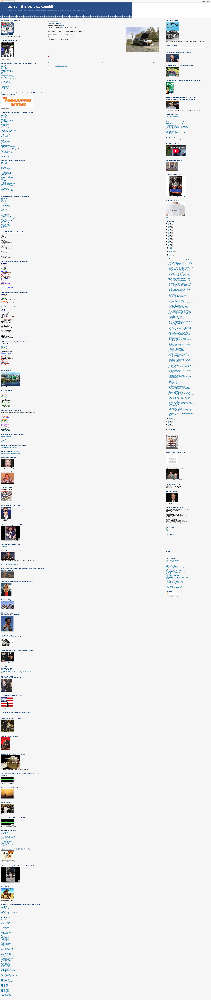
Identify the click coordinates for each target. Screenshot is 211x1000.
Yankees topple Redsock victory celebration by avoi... (180, 409)
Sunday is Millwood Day (173, 288)
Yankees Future (5, 989)
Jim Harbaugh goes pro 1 (7, 189)
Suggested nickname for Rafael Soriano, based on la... (180, 289)
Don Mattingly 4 (5, 124)
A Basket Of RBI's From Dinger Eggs (176, 322)
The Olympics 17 (5, 171)
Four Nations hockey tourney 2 (8, 130)
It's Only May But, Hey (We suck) (174, 570)
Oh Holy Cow (4, 952)
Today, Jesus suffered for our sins (175, 318)
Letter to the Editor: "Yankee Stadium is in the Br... (179, 359)
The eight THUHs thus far (174, 367)
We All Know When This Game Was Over (177, 264)
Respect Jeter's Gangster (7, 958)
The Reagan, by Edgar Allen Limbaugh (175, 581)
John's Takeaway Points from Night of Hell (177, 306)
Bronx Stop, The (5, 927)
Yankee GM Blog (5, 979)
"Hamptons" (4, 840)
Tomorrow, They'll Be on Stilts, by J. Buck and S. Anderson (180, 585)
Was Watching (4, 978)
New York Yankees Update (7, 949)
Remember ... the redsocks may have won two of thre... (180, 407)
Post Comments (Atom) (61, 66)
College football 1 (5, 137)
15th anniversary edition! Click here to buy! (176, 196)
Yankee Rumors (5, 980)
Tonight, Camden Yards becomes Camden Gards (179, 334)
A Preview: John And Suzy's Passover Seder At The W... (180, 365)
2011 (169, 245)
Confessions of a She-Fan (7, 931)
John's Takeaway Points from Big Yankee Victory (179, 388)
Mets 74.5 (3, 67)
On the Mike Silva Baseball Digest (174, 130)
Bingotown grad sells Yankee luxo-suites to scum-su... (180, 297)
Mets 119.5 (3, 200)
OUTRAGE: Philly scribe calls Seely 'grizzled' (177, 127)
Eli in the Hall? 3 (5, 127)
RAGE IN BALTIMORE (173, 279)
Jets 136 (3, 199)
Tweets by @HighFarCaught (172, 116)
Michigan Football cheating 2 (8, 218)
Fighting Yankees (5, 936)
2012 (169, 244)
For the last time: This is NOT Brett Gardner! (178, 307)
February (171, 418)
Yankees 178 (4, 115)
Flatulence (3, 907)
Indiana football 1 (5, 87)
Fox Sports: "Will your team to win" (174, 131)
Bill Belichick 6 (4, 174)
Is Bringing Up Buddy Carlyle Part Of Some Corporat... (180, 327)
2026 (169, 223)
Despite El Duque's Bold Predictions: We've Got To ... (180, 331)
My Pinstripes (4, 945)
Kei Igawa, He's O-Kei (171, 571)
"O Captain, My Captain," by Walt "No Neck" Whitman (180, 265)
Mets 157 (3, 116)
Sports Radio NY (5, 966)
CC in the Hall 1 (5, 142)
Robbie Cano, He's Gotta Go (173, 575)
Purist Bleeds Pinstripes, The (8, 957)
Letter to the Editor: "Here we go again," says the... (179, 362)
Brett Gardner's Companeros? (175, 348)
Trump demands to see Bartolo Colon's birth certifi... (179, 285)
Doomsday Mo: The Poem (174, 286)
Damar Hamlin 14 (5, 205)
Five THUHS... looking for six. (174, 412)
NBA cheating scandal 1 (7, 151)
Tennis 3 (3, 213)
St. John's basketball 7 (6, 172)
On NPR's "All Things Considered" (174, 128)
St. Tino (3, 437)
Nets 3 (2, 179)
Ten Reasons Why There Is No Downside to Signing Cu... (181, 413)
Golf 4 (2, 211)
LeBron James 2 (5, 86)
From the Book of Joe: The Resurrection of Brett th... (179, 328)
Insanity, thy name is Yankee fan (175, 408)
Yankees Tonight (5, 991)
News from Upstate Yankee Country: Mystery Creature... (180, 263)
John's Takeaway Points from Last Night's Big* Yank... (180, 342)
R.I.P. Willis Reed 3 (5, 214)
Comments (170, 596)
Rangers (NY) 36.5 (5, 168)
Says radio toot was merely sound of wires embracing (14, 714)
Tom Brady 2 (4, 219)
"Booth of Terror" (5, 842)
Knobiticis (3, 440)
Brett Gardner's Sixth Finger (174, 308)
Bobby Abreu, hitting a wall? (172, 560)
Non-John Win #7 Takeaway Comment (177, 386)
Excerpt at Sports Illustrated (172, 133)
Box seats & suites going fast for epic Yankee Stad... (179, 262)
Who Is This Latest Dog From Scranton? (177, 338)
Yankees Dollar (4, 986)
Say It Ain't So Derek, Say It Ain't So (176, 301)
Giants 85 (3, 118)
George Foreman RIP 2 (6, 132)
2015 (169, 239)
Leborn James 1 (5, 224)
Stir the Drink (4, 971)
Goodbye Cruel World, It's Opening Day (175, 567)
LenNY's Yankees (5, 942)
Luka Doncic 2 (4, 129)
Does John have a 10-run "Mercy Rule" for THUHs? (179, 270)
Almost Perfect (4, 919)
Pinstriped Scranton (6, 953)
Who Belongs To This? (173, 315)
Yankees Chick (4, 984)
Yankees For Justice (6, 988)
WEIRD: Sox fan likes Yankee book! (174, 124)
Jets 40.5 (3, 119)
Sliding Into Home (5, 964)
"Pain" (2, 838)
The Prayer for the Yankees (172, 580)
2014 (169, 241)
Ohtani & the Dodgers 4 (6, 176)
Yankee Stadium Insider (7, 981)
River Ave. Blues (5, 959)
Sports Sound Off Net (6, 968)
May (170, 257)
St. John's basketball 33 (7, 120)
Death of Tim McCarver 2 (7, 220)
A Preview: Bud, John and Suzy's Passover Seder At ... (180, 360)
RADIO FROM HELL (173, 405)
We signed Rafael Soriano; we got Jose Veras (178, 295)
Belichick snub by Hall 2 (7, 81)
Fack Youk (3, 934)
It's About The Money (6, 940)
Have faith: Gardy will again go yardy (176, 337)
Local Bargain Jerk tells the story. (9, 447)
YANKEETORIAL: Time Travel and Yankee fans (178, 358)
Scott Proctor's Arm (5, 963)
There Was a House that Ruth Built (174, 582)
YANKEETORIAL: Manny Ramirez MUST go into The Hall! (181, 403)
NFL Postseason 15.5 (6, 121)
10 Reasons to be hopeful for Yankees (177, 375)
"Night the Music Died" (6, 841)
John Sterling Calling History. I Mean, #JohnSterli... (179, 378)
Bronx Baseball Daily (6, 926)
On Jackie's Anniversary (173, 361)
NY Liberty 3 (4, 182)
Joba (2, 441)
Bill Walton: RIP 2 (5, 184)
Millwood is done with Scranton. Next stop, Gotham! (179, 275)
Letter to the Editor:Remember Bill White (177, 354)
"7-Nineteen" (4, 835)
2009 (169, 422)
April (170, 258)
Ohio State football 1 (6, 141)
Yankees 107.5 (4, 66)
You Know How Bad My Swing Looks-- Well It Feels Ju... (180, 267)
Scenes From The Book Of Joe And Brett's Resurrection (180, 326)
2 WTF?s (170, 381)
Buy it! (167, 217)
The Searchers (171, 399)
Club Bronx (3, 929)
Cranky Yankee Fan (6, 932)
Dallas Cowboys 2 (5, 135)
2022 (169, 229)
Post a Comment (52, 60)
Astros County (4, 921)
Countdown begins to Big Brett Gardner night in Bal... (180, 333)
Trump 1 (3, 140)
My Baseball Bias (5, 944)
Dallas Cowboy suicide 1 (7, 152)
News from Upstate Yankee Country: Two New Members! (181, 302)
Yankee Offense (54, 23)
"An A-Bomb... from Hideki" (7, 837)
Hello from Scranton (172, 414)
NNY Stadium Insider (6, 947)
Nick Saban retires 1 (6, 188)
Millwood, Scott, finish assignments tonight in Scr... (179, 280)
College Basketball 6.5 (6, 173)
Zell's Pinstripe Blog (6, 995)
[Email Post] (49, 53)
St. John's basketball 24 (7, 71)
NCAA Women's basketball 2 (8, 183)
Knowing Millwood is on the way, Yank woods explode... (180, 272)
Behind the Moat (5, 923)
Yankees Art (4, 983)
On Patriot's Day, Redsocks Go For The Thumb (178, 355)
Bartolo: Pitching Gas (173, 340)
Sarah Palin (169, 576)
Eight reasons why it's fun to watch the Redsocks (179, 398)
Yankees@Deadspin (6, 994)
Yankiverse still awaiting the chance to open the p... (179, 392)
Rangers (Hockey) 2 (6, 134)
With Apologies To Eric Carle (174, 389)
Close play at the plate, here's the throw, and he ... (179, 385)
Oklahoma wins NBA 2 (6, 131)
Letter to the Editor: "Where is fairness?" (177, 356)
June (170, 255)
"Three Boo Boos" (5, 843)
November (171, 248)
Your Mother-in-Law (5, 913)
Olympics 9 (4, 74)
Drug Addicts (4, 906)
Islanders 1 (3, 147)
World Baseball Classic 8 (7, 75)
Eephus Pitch (4, 933)
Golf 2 (2, 187)
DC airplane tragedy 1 (6, 145)
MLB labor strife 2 (5, 82)
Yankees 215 (4, 162)
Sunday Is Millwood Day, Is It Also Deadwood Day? (179, 284)
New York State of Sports (7, 948)
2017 (169, 236)
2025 (169, 224)
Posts (169, 594)
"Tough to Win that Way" (7, 845)
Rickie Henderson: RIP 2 (7, 185)
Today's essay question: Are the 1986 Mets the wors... (180, 376)
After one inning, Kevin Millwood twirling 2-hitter (179, 278)
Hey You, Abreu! (170, 569)
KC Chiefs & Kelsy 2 (6, 136)
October (171, 250)
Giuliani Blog (4, 938)
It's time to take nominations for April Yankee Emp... (179, 259)
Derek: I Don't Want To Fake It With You (177, 300)
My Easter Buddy (172, 317)
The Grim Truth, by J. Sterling (173, 579)
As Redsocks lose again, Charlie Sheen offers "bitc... (180, 401)
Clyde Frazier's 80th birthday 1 (8, 146)
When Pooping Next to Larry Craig (174, 586)
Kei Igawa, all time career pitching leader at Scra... (179, 369)
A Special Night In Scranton (174, 273)
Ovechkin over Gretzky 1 (7, 144)
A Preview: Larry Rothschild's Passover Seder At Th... (180, 370)
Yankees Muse (4, 990)
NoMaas (3, 950)
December (171, 247)
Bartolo (170, 343)
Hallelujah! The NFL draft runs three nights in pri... (179, 268)
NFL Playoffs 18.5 (5, 169)
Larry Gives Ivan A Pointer (174, 371)
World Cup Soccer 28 (6, 70)
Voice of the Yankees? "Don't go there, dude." (178, 353)
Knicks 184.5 (4, 114)
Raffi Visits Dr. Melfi (172, 294)
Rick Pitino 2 (4, 221)
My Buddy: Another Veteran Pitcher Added (177, 329)
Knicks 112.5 (4, 203)
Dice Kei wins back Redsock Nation (176, 350)
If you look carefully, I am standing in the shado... (179, 366)
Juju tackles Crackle (171, 125)
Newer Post (51, 62)
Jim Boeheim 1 (4, 227)
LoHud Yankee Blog (6, 943)
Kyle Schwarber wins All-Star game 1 (10, 149)
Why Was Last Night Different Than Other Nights (179, 344)
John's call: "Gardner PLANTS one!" (176, 296)
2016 (169, 238)
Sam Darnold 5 (4, 77)
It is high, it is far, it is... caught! (30, 6)
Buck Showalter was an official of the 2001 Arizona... (180, 402)
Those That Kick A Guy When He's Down (177, 269)
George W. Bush (5, 908)
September (171, 251)
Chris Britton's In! (170, 562)
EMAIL (182, 520)
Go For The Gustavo (172, 372)
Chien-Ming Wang (170, 561)
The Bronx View (5, 973)
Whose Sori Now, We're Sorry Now (176, 290)
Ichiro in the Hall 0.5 (6, 156)
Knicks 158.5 (4, 65)
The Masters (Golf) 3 (6, 80)
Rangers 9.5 (4, 209)
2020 (169, 232)
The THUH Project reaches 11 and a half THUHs (179, 313)
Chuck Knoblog (4, 928)
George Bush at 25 (170, 565)
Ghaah (170, 415)
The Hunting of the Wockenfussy (175, 351)
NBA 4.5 (3, 210)
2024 (169, 226)
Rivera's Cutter (4, 962)
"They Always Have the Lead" (8, 836)
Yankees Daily (4, 985)
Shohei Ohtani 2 (5, 223)
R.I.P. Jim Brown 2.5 (6, 216)
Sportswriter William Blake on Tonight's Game (177, 577)
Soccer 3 (3, 178)
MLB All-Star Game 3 (6, 181)
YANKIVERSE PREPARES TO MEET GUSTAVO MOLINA (181, 373)
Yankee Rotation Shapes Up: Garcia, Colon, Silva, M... (180, 364)
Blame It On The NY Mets (174, 383)
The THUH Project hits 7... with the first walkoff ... (179, 387)
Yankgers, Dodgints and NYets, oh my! (10, 453)
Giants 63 (3, 166)
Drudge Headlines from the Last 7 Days (175, 564)
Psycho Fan (4, 955)
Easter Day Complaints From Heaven (176, 319)
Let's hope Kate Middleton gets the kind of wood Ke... (180, 274)
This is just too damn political (174, 261)
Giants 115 (3, 201)
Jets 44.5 (3, 167)
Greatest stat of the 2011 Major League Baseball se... (180, 393)
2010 (169, 421)
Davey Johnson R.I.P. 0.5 (7, 155)
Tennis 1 (3, 150)
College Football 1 (5, 225)
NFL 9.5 (3, 208)
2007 (169, 425)
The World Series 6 (5, 123)
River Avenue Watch (6, 960)
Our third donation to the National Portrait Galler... (179, 397)
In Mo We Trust (5, 939)
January (171, 419)
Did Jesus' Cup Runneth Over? (175, 316)
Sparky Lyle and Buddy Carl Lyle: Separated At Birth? (180, 310)
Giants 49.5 (4, 69)
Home (103, 62)
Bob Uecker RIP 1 (5, 139)
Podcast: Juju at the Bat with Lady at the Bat (177, 126)
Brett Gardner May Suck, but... (175, 335)
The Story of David (5, 439)
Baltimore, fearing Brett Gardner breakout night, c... (179, 332)
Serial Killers (4, 911)
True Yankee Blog (5, 974)
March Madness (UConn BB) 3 (8, 78)
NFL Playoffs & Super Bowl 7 (8, 76)
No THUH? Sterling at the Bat (175, 323)
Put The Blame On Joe (173, 380)
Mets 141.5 (4, 164)
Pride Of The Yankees (6, 954)
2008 (169, 424)
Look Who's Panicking (173, 377)
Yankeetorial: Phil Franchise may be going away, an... (180, 283)
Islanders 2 (3, 83)
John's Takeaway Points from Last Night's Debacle (179, 293)
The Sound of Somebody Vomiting (9, 912)
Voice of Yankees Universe (7, 976)
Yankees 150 (4, 198)
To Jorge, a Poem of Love (172, 583)
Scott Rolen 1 (4, 226)
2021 (169, 230)
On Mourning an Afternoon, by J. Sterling (175, 572)
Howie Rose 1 (4, 88)
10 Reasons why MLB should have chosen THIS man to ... (181, 304)
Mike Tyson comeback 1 (7, 190)
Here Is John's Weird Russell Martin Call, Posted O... (180, 410)
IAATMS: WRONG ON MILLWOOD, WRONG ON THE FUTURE (182, 281)
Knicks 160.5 (4, 163)
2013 (169, 243)
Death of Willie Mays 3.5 (7, 177)
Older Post (156, 62)
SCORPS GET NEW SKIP (174, 404)
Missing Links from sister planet (175, 299)
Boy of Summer (5, 924)
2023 (169, 227)
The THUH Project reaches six (175, 391)
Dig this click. (4, 546)
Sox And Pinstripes (5, 965)
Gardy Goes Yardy (5, 937)
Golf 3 (2, 126)
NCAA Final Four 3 (5, 125)
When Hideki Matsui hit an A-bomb (9, 564)
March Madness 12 (5, 206)
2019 (169, 233)
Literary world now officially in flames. (175, 139)
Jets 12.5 (3, 72)
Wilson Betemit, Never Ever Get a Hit (175, 587)
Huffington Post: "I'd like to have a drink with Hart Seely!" (179, 132)
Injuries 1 (3, 192)
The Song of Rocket (6, 436)
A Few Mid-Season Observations (175, 345)
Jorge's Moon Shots (172, 324)
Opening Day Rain (170, 574)
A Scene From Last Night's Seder (175, 349)
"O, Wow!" (3, 833)
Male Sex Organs (5, 910)
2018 (169, 235)
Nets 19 (3, 204)
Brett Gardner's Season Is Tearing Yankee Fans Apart (180, 312)
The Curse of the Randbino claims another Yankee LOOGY (181, 394)
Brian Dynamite (171, 396)
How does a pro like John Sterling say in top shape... (180, 311)
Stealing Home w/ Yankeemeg (8, 970)
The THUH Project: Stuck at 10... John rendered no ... (180, 321)
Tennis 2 (3, 85)
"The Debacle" (4, 832)
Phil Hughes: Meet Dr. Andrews (175, 305)
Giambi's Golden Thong (171, 566)
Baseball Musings (5, 922)
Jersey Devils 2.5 (5, 215)
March (170, 417)
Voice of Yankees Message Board (9, 975)
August (170, 252)
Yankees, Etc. (4, 992)
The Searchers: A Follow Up (174, 382)
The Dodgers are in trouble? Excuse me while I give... (180, 339)
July (170, 254)
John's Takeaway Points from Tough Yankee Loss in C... (180, 346)
